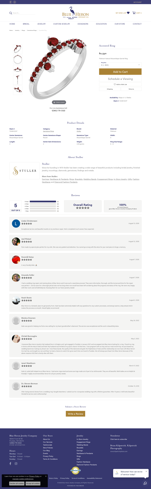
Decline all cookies (17, 483)
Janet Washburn (28, 363)
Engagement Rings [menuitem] (83, 442)
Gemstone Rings (32, 30)
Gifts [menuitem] (78, 459)
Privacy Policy (48, 456)
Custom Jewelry (61, 23)
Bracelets (79, 179)
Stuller (79, 131)
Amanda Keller (27, 275)
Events (45, 453)
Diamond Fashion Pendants (66, 182)
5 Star (27, 201)
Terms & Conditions (50, 459)
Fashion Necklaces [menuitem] (83, 462)
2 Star (27, 209)
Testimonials (47, 445)
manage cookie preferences (23, 479)
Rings (23, 30)
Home (12, 23)
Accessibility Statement (94, 478)
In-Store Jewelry (120, 179)
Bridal (26, 23)
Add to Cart (120, 72)
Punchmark (80, 486)
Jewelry (41, 23)
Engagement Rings (105, 179)
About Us (46, 439)
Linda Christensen (29, 220)
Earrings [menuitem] (80, 450)
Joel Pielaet (26, 238)
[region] (59, 69)
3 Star (27, 206)
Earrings (45, 179)
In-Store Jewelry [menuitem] (82, 439)
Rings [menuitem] (79, 456)
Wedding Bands (89, 179)
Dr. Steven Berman (29, 383)
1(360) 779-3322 (58, 110)
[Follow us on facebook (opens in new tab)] (10, 2)
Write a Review (75, 413)
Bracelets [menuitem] (80, 447)
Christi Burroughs (29, 336)
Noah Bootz (26, 297)
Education (101, 23)
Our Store (120, 23)
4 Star (27, 204)
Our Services (47, 442)
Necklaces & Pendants (59, 179)
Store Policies (48, 447)
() (58, 201)
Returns (131, 89)
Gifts (130, 179)
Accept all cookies (33, 483)
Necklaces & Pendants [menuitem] (85, 453)
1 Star (27, 211)
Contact (137, 23)
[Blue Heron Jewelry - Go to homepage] (75, 13)
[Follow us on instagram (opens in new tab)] (14, 2)
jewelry (17, 30)
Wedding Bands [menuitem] (82, 445)
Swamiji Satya (27, 257)
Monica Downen (28, 318)
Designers (83, 23)
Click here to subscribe (118, 439)
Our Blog (46, 450)
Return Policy (53, 478)
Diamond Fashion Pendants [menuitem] (87, 464)
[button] (137, 2)
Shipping (110, 89)
